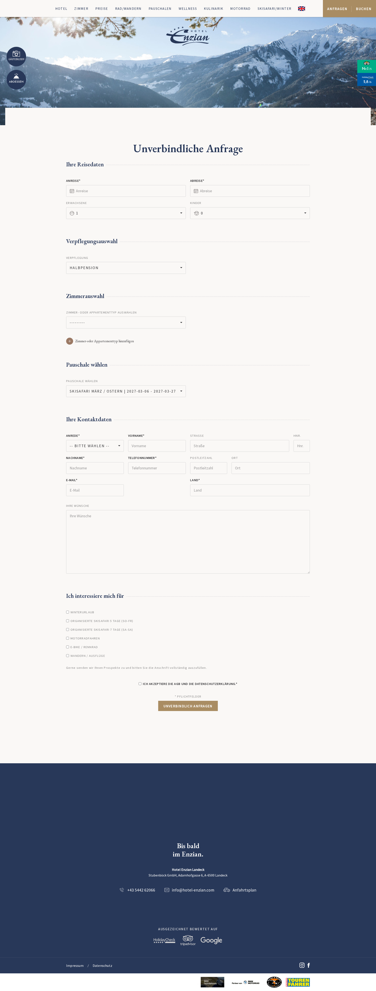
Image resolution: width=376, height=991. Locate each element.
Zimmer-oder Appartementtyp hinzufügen (104, 341)
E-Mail (71, 480)
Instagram (302, 965)
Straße (197, 436)
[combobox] (126, 213)
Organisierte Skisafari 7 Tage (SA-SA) (101, 630)
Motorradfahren (85, 638)
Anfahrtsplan (244, 890)
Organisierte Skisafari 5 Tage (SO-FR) (101, 621)
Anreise (72, 181)
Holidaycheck (164, 940)
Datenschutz (102, 965)
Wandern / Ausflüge (87, 656)
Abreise (196, 181)
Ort (235, 458)
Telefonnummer (141, 458)
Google (211, 940)
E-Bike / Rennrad (84, 647)
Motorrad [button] (240, 8)
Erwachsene (76, 203)
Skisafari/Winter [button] (274, 8)
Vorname (135, 436)
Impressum (75, 965)
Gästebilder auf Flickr (16, 56)
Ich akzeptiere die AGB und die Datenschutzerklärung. (189, 684)
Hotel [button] (61, 8)
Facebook (308, 965)
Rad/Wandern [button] (128, 8)
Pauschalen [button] (160, 8)
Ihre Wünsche (77, 506)
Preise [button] (101, 8)
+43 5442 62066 (141, 890)
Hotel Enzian (188, 36)
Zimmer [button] (81, 8)
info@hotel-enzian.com (193, 890)
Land (194, 480)
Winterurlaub (82, 612)
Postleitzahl (201, 458)
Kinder (195, 203)
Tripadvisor (188, 940)
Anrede (72, 436)
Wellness (188, 8)
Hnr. (297, 436)
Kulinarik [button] (213, 8)
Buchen (364, 9)
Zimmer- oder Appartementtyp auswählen (101, 312)
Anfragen (337, 9)
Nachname (74, 458)
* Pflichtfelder (188, 696)
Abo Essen (16, 79)
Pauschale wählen (82, 381)
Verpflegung (77, 258)
